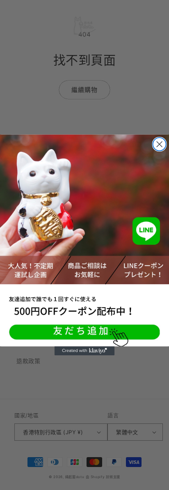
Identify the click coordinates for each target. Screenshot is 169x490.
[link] (84, 240)
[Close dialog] (159, 144)
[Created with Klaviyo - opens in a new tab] (84, 350)
